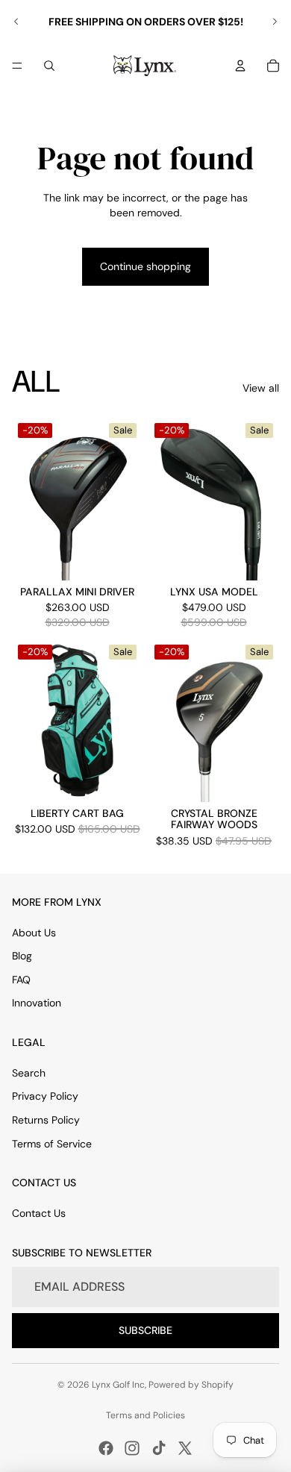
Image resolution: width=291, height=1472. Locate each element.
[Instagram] (132, 1448)
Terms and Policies (145, 1415)
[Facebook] (106, 1448)
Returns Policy (46, 1120)
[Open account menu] (240, 65)
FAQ (21, 979)
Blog (22, 955)
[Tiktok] (159, 1448)
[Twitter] (185, 1448)
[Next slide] (274, 21)
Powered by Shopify (191, 1385)
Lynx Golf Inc (118, 1385)
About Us (34, 932)
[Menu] (17, 65)
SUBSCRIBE (145, 1330)
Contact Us (39, 1213)
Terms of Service (52, 1143)
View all (260, 388)
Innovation (36, 1002)
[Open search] (49, 65)
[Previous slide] (16, 21)
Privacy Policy (45, 1096)
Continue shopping (145, 266)
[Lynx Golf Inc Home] (145, 65)
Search (29, 1073)
